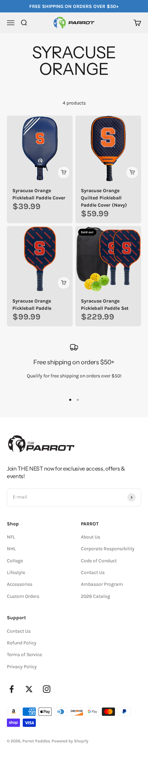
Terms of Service (24, 655)
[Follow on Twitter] (29, 689)
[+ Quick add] (63, 172)
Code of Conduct (99, 561)
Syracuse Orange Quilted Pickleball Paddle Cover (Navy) (104, 198)
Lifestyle (16, 572)
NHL (11, 549)
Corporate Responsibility (108, 549)
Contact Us (93, 572)
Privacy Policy (22, 667)
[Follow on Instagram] (46, 689)
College (15, 561)
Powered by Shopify (70, 741)
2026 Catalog (95, 596)
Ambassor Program (102, 584)
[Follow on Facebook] (11, 689)
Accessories (19, 584)
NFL (11, 537)
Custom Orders (23, 596)
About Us (90, 537)
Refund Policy (21, 643)
